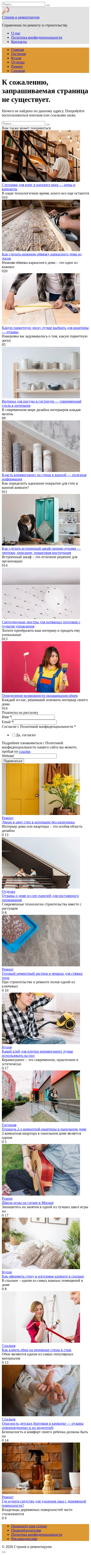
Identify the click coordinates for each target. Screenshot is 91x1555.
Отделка (17, 62)
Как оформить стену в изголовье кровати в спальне (43, 1276)
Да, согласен (26, 735)
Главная (17, 50)
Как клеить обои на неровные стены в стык (36, 1350)
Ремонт (17, 66)
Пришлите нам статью (29, 1526)
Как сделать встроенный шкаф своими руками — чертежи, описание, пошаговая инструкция (41, 550)
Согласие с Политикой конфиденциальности (39, 727)
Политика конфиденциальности (36, 37)
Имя (6, 717)
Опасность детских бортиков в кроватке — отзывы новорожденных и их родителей (43, 1425)
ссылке (24, 751)
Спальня (18, 71)
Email (7, 722)
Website (8, 756)
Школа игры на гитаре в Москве (28, 1203)
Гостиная (18, 54)
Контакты (19, 42)
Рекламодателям (24, 1539)
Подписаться (13, 761)
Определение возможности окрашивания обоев (40, 696)
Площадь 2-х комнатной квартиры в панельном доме (44, 1129)
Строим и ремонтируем (20, 17)
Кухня (16, 58)
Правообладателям (26, 1530)
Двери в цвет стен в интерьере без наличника (38, 822)
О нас (15, 33)
